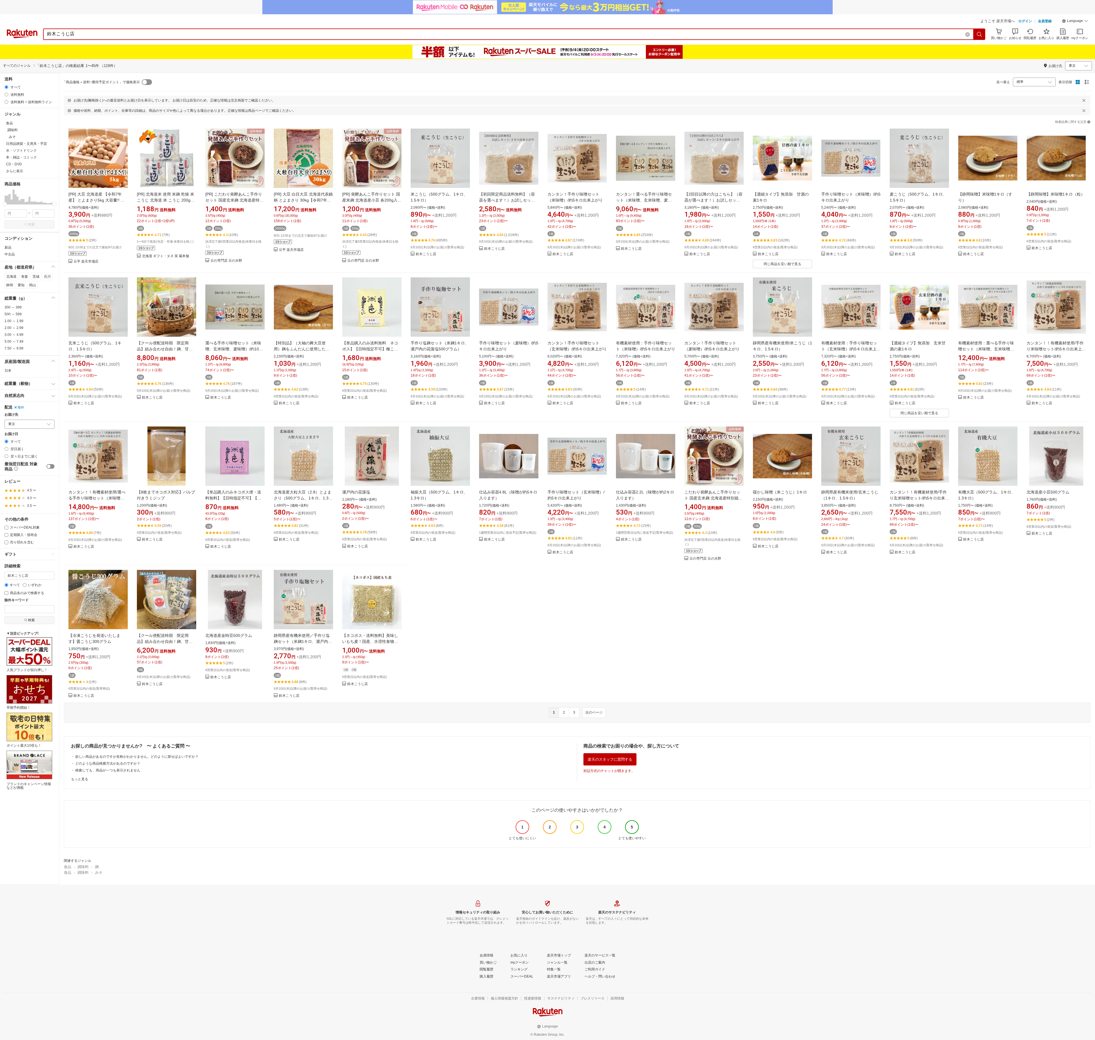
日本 (8, 371)
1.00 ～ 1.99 (14, 321)
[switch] (50, 466)
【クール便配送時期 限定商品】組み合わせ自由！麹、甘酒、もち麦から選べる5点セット (166, 349)
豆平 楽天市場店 (86, 261)
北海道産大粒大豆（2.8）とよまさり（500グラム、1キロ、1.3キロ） (303, 498)
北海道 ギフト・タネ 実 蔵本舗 (165, 256)
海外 (20, 407)
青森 (24, 277)
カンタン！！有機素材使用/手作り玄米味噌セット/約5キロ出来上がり (919, 498)
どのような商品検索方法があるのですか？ (107, 763)
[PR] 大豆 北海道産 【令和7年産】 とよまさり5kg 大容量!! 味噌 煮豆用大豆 (96, 200)
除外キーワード (17, 600)
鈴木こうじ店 (426, 254)
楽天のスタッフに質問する (610, 759)
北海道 (11, 277)
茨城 (36, 277)
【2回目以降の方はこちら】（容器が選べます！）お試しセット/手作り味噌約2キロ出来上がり (713, 200)
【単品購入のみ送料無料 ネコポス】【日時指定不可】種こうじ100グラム (370, 349)
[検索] (979, 34)
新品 (8, 247)
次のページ (594, 712)
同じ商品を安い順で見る (782, 264)
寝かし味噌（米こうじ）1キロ (780, 492)
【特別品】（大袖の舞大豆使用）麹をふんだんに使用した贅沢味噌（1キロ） (302, 349)
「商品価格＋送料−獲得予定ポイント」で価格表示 (101, 82)
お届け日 (11, 434)
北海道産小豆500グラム (1048, 492)
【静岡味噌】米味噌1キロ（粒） (1056, 194)
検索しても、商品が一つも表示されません (107, 770)
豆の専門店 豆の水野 (226, 261)
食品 (67, 867)
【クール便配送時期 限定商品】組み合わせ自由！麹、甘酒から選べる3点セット (165, 641)
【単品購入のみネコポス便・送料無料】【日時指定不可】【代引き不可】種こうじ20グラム (233, 498)
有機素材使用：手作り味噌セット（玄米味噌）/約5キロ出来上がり (851, 349)
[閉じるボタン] (1084, 100)
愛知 (21, 285)
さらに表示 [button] (14, 171)
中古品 (10, 254)
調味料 (83, 867)
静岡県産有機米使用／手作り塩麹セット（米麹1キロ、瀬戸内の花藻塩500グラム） (303, 641)
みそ (98, 872)
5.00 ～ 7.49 (14, 342)
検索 (31, 224)
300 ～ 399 (13, 307)
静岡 (9, 285)
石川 (47, 277)
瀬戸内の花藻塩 (356, 492)
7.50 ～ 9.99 (14, 348)
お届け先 (11, 415)
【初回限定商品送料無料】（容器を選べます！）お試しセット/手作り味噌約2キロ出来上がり (507, 200)
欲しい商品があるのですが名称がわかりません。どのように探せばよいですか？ (136, 757)
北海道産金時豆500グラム (228, 635)
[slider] (5, 204)
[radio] (6, 87)
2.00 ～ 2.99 (14, 328)
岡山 (32, 285)
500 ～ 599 (13, 314)
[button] (1075, 22)
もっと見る (79, 779)
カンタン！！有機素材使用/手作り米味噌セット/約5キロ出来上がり (1056, 349)
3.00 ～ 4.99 (14, 335)
